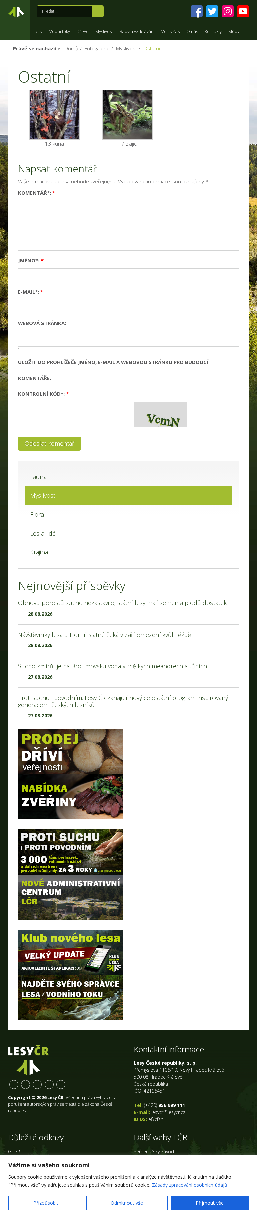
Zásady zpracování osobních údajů (189, 1185)
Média (234, 31)
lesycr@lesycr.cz (168, 1112)
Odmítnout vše (127, 1203)
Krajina (39, 552)
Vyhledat (98, 11)
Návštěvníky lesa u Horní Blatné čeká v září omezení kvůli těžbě (104, 635)
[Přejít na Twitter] (212, 11)
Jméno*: (31, 260)
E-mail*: (30, 291)
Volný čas (170, 31)
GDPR (14, 1151)
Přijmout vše (210, 1203)
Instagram (37, 1084)
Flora (37, 514)
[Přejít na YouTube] (243, 11)
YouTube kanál (49, 1084)
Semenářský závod (154, 1151)
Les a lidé (43, 533)
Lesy (37, 31)
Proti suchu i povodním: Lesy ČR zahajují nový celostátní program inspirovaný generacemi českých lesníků (123, 701)
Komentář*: (36, 192)
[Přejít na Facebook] (197, 11)
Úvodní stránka (16, 13)
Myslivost (104, 31)
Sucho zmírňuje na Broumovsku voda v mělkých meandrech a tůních (112, 666)
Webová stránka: (42, 323)
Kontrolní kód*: (43, 393)
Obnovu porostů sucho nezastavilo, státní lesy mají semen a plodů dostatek (122, 603)
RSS (60, 1084)
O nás (192, 31)
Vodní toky (59, 31)
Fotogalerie (97, 48)
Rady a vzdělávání (137, 31)
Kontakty (213, 31)
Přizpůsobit (45, 1203)
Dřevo (83, 31)
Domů (71, 48)
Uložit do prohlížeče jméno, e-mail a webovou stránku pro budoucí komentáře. (113, 370)
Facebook (13, 1084)
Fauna (38, 477)
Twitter (25, 1084)
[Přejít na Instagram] (228, 11)
